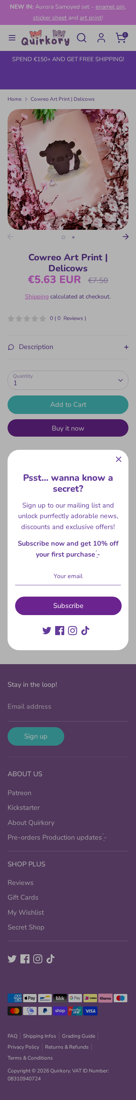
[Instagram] (72, 630)
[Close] (118, 459)
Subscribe (68, 605)
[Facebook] (59, 630)
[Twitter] (46, 630)
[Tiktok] (85, 630)
